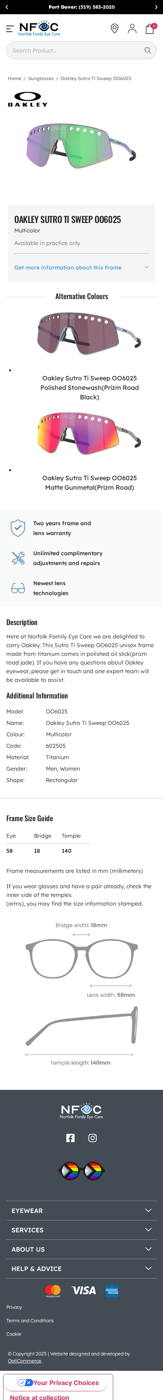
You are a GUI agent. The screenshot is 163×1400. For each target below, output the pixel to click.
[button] (6, 7)
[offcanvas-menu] (10, 28)
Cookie (13, 1334)
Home (14, 78)
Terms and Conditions (30, 1320)
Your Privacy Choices (66, 1383)
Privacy (14, 1307)
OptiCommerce (24, 1361)
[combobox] (72, 50)
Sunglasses (41, 78)
